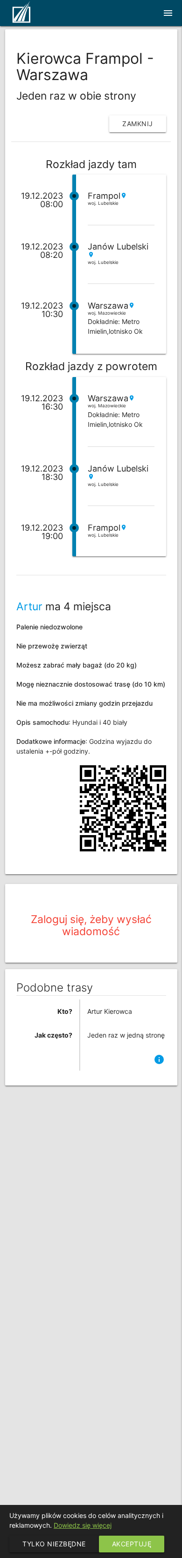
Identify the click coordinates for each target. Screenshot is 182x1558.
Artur (30, 606)
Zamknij (137, 124)
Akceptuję (132, 1544)
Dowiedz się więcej (83, 1525)
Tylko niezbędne (54, 1544)
